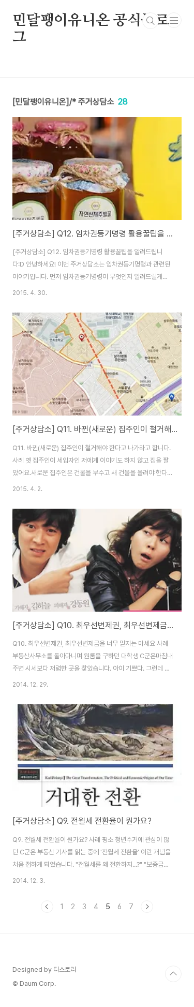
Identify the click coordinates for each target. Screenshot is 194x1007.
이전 (47, 906)
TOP (173, 974)
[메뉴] (174, 20)
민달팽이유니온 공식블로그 (90, 21)
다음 (147, 906)
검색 (150, 20)
